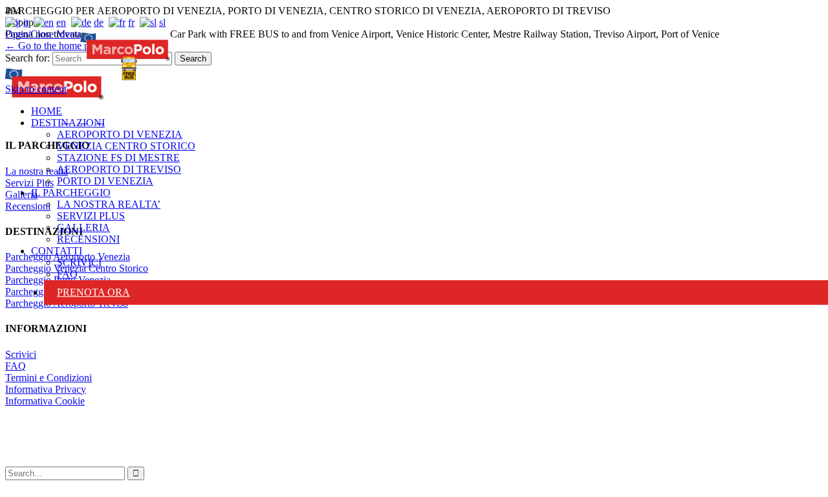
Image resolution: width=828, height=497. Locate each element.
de (99, 22)
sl (162, 22)
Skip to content (36, 88)
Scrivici (20, 354)
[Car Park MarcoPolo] (125, 55)
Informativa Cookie (45, 400)
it (25, 22)
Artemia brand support (334, 441)
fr (131, 22)
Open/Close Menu (42, 33)
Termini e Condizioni (48, 377)
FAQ (15, 365)
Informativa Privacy (45, 389)
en (61, 22)
